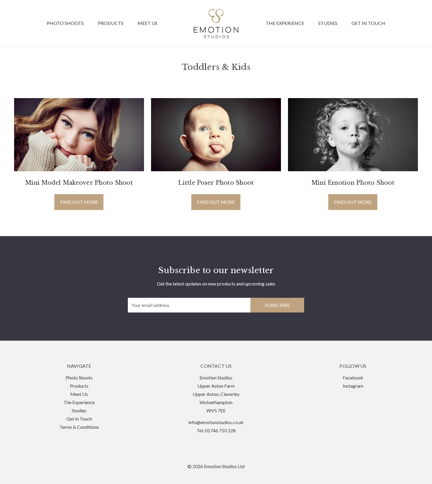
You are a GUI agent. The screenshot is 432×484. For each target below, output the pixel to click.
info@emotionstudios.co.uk (216, 422)
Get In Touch (368, 23)
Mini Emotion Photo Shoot (353, 182)
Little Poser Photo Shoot (216, 182)
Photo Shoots (65, 23)
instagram (353, 386)
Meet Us (148, 23)
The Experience (285, 23)
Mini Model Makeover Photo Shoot (79, 182)
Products (110, 23)
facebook (353, 377)
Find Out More (79, 202)
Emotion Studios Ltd (216, 23)
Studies (327, 23)
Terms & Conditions (79, 427)
